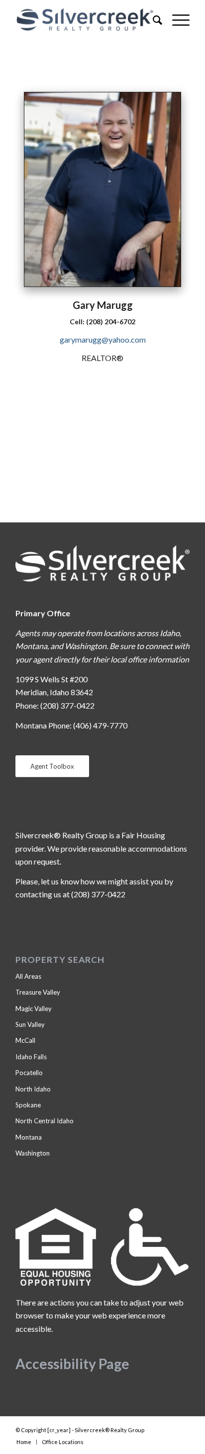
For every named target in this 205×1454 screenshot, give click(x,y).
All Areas (28, 976)
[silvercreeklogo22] (85, 20)
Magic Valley (33, 1009)
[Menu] (176, 20)
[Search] (152, 20)
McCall (25, 1040)
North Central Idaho (44, 1121)
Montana (28, 1137)
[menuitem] (152, 20)
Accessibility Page (72, 1363)
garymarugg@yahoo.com (103, 339)
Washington (32, 1153)
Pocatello (29, 1073)
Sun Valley (30, 1024)
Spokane (28, 1105)
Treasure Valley (37, 992)
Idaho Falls (31, 1057)
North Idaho (33, 1089)
